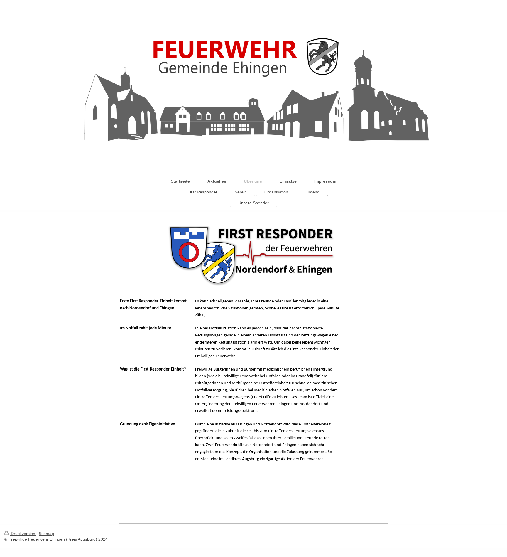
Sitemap (46, 533)
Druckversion (23, 533)
